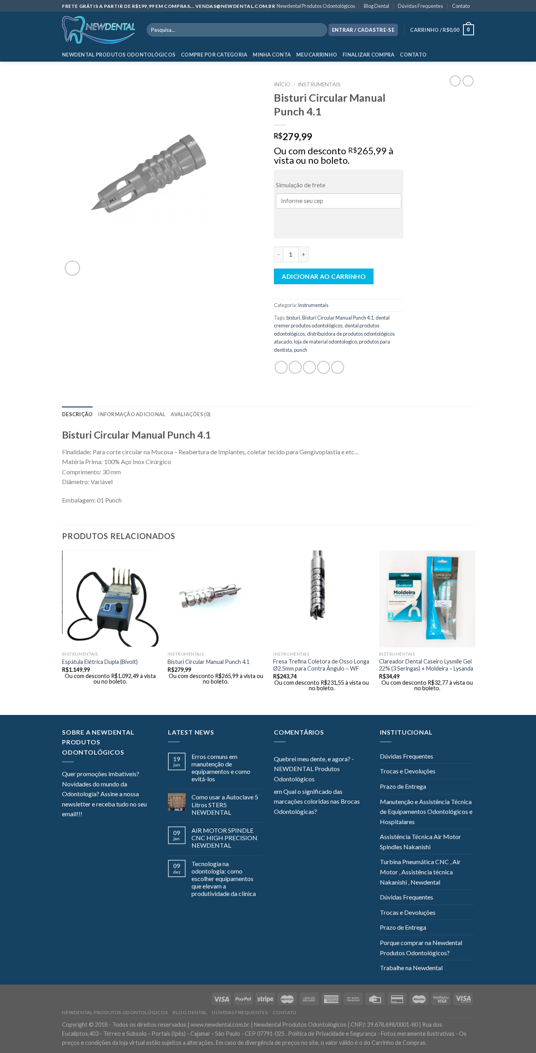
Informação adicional (131, 414)
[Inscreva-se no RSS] (136, 814)
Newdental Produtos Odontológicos (316, 6)
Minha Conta (272, 54)
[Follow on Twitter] (107, 814)
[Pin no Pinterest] (323, 367)
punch (300, 350)
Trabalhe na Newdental (411, 967)
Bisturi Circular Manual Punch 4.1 (338, 317)
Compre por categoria (214, 54)
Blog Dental (376, 6)
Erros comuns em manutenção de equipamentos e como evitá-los (220, 768)
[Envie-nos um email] (117, 814)
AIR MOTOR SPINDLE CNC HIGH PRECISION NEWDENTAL (224, 837)
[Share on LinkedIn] (337, 367)
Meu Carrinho (316, 54)
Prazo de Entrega (403, 786)
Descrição (77, 414)
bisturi (293, 317)
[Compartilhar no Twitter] (295, 367)
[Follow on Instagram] (98, 814)
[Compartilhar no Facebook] (281, 367)
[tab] (77, 414)
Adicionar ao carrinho (324, 276)
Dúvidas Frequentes (420, 6)
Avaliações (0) (190, 414)
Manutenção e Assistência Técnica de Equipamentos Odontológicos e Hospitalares (426, 811)
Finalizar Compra (368, 54)
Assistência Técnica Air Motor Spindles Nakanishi (420, 841)
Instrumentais (319, 84)
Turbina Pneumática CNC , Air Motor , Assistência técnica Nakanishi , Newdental (420, 871)
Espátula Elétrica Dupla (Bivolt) (100, 661)
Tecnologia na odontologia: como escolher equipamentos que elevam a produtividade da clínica (223, 879)
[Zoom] (72, 268)
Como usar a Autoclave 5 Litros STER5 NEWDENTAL (224, 804)
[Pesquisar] (319, 30)
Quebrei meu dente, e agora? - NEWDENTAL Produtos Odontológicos (314, 768)
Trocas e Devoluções (408, 771)
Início (282, 84)
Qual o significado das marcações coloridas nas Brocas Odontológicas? (317, 801)
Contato (461, 6)
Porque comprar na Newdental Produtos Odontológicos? (421, 947)
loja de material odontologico (325, 341)
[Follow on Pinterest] (127, 814)
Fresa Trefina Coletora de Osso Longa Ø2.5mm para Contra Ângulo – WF (321, 665)
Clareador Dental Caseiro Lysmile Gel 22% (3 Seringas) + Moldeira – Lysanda (426, 665)
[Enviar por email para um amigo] (309, 367)
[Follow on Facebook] (88, 814)
